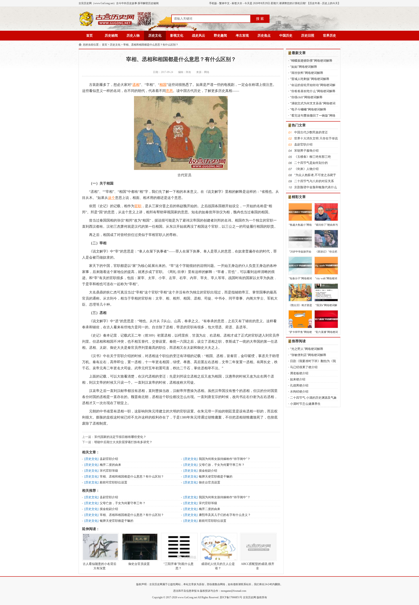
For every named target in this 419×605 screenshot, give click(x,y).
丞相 (135, 84)
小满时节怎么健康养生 (305, 403)
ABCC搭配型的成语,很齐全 (257, 566)
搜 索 (260, 18)
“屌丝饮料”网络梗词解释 (306, 73)
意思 (169, 91)
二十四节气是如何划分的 (311, 162)
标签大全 (237, 3)
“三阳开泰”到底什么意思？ (178, 566)
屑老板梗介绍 (299, 373)
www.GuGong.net (187, 597)
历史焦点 (264, 35)
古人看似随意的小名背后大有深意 (99, 566)
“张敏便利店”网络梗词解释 (308, 355)
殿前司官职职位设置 (113, 482)
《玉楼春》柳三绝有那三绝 (312, 156)
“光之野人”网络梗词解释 (306, 349)
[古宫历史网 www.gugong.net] (117, 25)
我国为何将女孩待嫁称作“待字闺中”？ (224, 459)
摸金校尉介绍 (208, 470)
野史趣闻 (220, 35)
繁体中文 (224, 3)
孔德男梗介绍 (299, 385)
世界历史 (329, 35)
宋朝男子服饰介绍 (306, 150)
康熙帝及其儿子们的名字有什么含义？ (225, 515)
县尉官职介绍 (109, 459)
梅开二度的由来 (110, 464)
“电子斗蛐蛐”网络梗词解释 (308, 109)
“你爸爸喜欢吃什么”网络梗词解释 (312, 91)
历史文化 (154, 35)
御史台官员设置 (209, 482)
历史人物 (133, 35)
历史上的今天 (330, 3)
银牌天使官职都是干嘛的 (215, 476)
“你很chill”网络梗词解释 (306, 97)
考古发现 (242, 35)
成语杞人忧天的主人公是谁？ (218, 566)
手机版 (213, 3)
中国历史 (285, 35)
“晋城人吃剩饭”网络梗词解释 (309, 79)
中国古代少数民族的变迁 (311, 132)
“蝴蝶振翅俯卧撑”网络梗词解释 (311, 60)
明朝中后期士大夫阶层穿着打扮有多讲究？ (123, 442)
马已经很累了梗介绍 (304, 367)
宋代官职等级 (109, 470)
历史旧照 (307, 35)
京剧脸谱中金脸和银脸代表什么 (315, 187)
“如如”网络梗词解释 (303, 66)
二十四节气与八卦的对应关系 (314, 181)
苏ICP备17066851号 (231, 597)
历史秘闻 (111, 35)
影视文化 (176, 35)
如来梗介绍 (297, 379)
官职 (137, 206)
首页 (89, 35)
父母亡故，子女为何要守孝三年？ (222, 464)
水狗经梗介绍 (299, 391)
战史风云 (198, 35)
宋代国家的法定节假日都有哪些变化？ (120, 437)
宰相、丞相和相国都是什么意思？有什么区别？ (150, 44)
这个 (111, 198)
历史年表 (314, 3)
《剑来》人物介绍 (306, 169)
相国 (163, 84)
